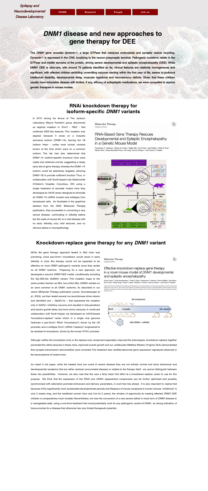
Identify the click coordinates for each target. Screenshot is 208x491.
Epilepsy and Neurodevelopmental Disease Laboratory (29, 11)
